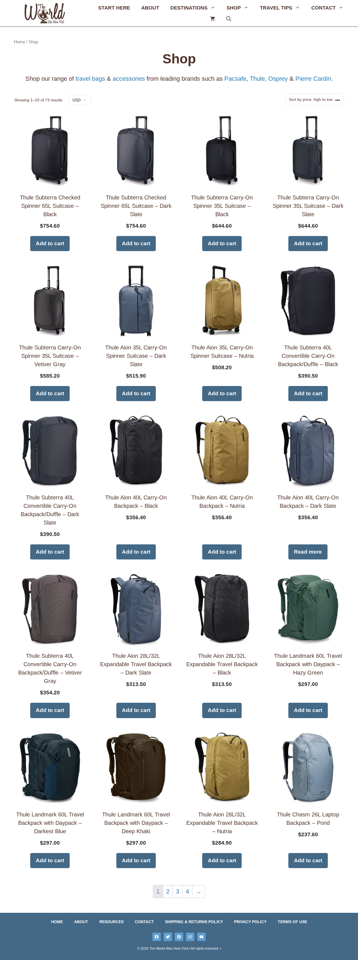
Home (19, 41)
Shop (234, 8)
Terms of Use (292, 921)
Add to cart (50, 243)
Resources (111, 921)
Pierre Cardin (313, 78)
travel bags (90, 78)
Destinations (189, 8)
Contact (323, 8)
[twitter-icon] (168, 937)
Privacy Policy (250, 921)
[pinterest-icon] (179, 937)
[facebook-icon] (156, 937)
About (150, 8)
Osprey (278, 78)
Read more (308, 552)
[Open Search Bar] (229, 19)
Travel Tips (276, 8)
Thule (257, 78)
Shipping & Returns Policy (194, 921)
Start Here (114, 8)
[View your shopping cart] (212, 19)
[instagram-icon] (190, 937)
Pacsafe (235, 78)
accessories (130, 78)
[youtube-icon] (201, 937)
